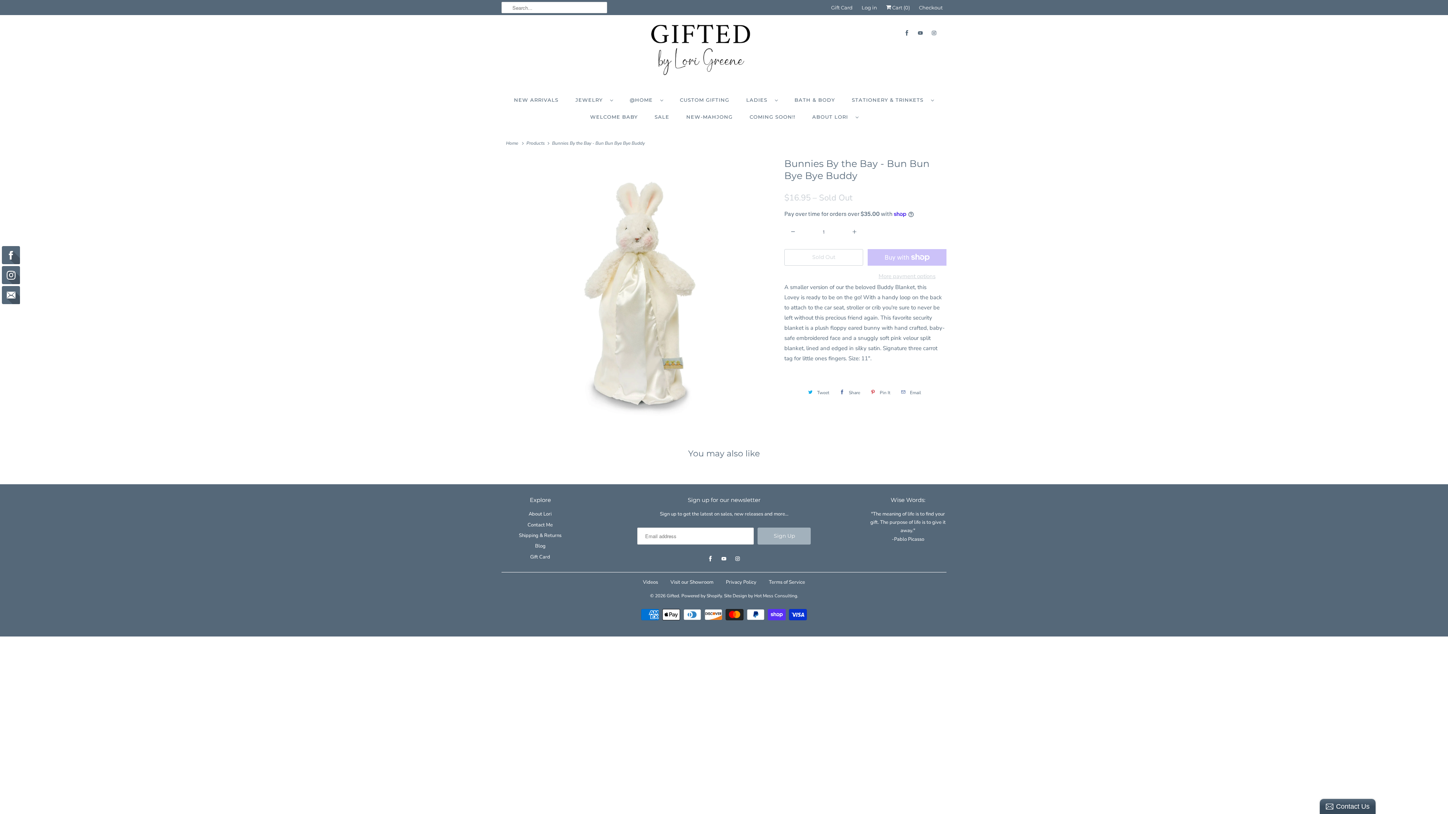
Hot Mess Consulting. (776, 596)
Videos (650, 582)
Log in (869, 8)
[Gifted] (724, 52)
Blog (540, 546)
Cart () (900, 8)
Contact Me (540, 525)
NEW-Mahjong (709, 117)
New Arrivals (536, 100)
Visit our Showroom (691, 582)
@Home (643, 100)
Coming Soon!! (772, 117)
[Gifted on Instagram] (934, 32)
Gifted (673, 596)
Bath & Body (815, 100)
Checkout (931, 8)
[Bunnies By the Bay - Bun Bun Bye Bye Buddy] (639, 293)
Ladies (758, 100)
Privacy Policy (741, 582)
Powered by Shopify (701, 596)
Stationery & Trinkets (889, 100)
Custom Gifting (704, 100)
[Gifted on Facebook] (907, 32)
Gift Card (842, 8)
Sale (662, 117)
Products (535, 143)
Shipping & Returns (540, 535)
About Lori (832, 117)
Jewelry (590, 100)
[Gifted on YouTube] (920, 32)
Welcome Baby (614, 117)
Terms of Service (787, 582)
